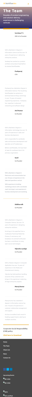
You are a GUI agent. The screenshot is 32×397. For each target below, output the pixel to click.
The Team (6, 346)
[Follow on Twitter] (7, 369)
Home (5, 342)
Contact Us (6, 358)
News (5, 354)
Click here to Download (12, 335)
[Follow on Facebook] (4, 369)
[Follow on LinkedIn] (11, 369)
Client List (6, 350)
